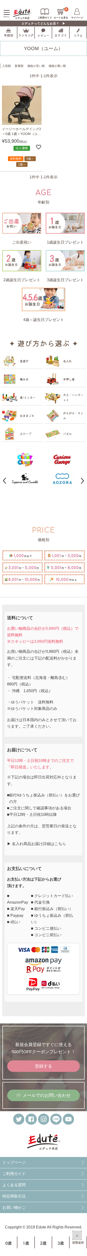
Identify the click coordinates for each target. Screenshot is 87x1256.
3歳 (61, 1243)
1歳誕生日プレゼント (65, 242)
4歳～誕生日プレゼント (43, 320)
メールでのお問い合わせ (47, 1095)
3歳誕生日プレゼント (65, 280)
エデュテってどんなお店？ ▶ (43, 23)
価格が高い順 (57, 66)
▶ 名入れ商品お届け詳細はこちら (36, 844)
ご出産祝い (21, 242)
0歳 (8, 1243)
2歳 (43, 1243)
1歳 (26, 1243)
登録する (43, 1066)
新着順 (19, 66)
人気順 (6, 66)
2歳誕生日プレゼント (21, 280)
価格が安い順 (36, 66)
